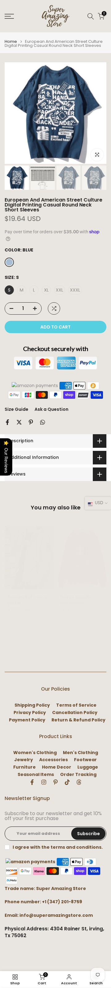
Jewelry (23, 760)
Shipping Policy (32, 705)
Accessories (53, 760)
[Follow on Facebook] (32, 782)
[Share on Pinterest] (31, 422)
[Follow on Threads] (79, 782)
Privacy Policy (30, 713)
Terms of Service (76, 705)
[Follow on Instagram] (44, 782)
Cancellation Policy (74, 713)
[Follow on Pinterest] (55, 782)
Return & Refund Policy (78, 720)
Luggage (87, 767)
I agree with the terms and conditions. (58, 847)
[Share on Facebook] (7, 422)
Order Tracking (78, 775)
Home (11, 41)
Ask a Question (51, 409)
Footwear (85, 760)
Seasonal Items (36, 775)
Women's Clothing (35, 753)
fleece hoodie (75, 597)
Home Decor (56, 767)
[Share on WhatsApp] (42, 422)
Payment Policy (27, 720)
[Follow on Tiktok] (67, 782)
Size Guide (16, 409)
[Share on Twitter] (19, 422)
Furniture (24, 767)
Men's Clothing (80, 753)
